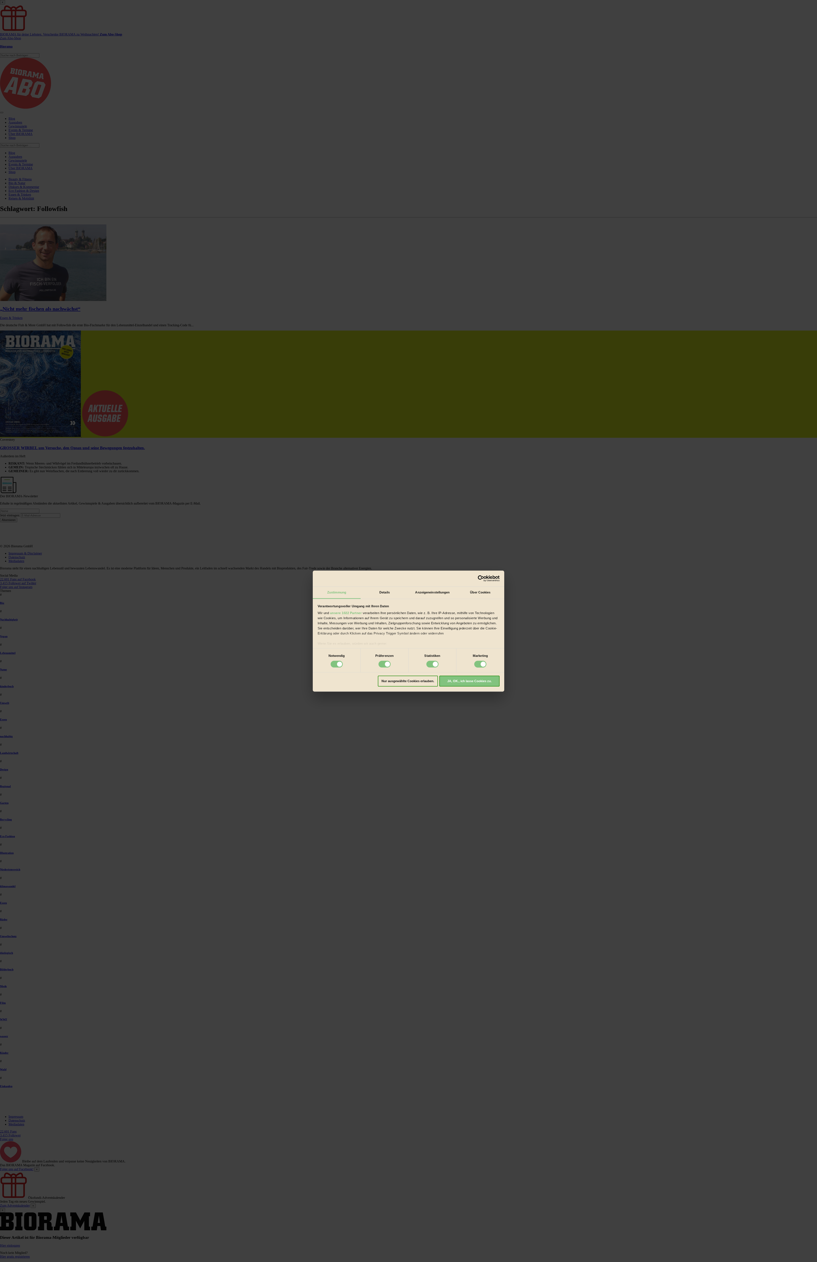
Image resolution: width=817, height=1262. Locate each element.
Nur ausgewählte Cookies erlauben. (407, 681)
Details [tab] (384, 592)
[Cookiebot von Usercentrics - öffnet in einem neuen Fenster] (481, 578)
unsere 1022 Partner (346, 613)
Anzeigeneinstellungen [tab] (432, 592)
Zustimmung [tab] (336, 592)
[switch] (385, 664)
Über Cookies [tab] (480, 592)
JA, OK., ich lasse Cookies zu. (469, 681)
